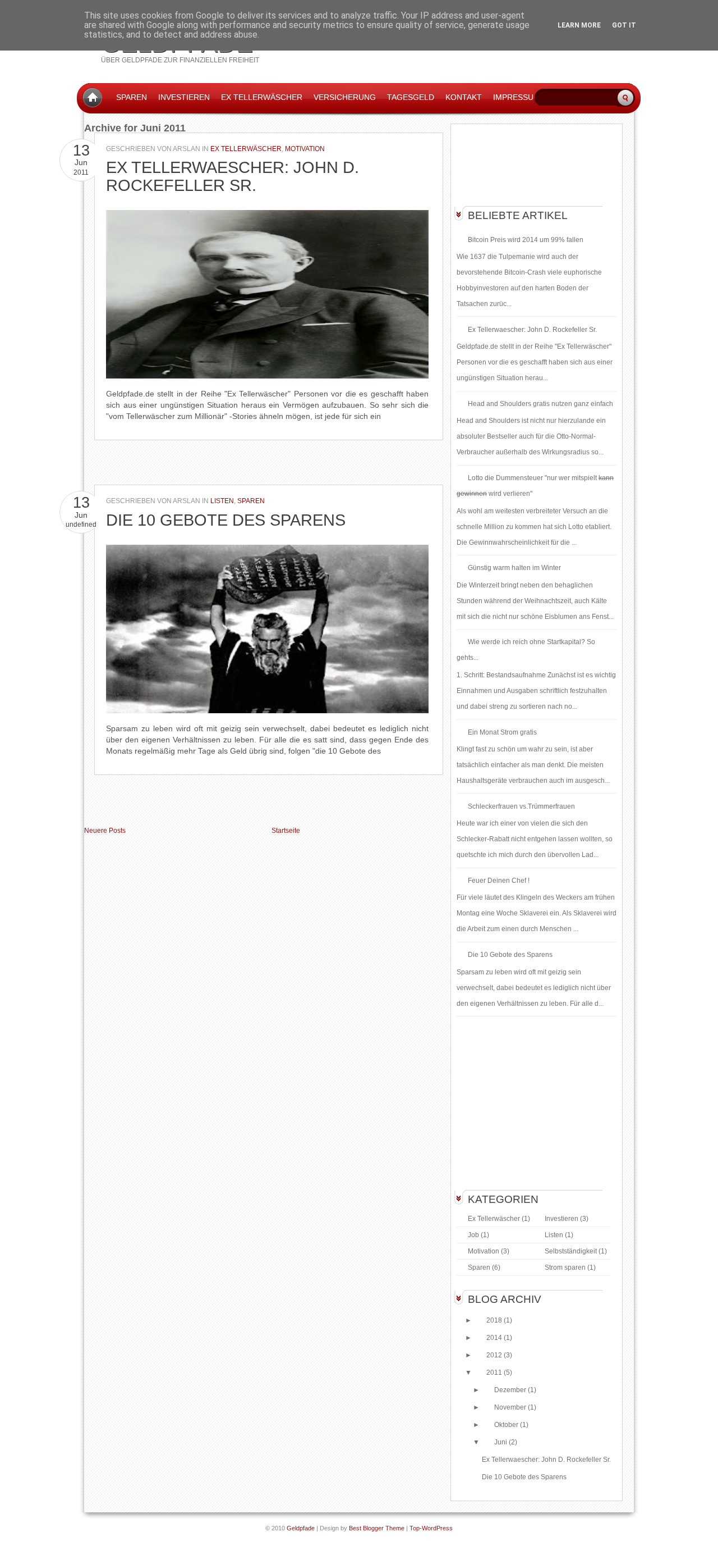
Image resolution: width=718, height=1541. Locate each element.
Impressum (516, 97)
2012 (495, 1355)
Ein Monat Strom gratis (502, 732)
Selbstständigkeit (571, 1251)
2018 (495, 1320)
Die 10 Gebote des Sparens (226, 520)
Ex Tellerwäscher (246, 149)
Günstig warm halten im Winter (514, 568)
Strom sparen (565, 1267)
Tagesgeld (410, 97)
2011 (495, 1372)
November (511, 1407)
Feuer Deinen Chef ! (499, 881)
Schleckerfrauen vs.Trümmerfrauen (521, 806)
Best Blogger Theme (376, 1528)
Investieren (184, 97)
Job (473, 1235)
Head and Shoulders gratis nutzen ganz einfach (540, 404)
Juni (501, 1442)
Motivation (305, 149)
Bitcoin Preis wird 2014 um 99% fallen (525, 240)
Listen (222, 501)
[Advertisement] (215, 465)
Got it (624, 25)
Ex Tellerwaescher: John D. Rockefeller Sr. (232, 176)
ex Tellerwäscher (261, 97)
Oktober (507, 1425)
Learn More (579, 25)
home (92, 97)
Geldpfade (301, 1528)
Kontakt (463, 97)
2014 (495, 1338)
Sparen (131, 97)
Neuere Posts (105, 831)
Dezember (511, 1390)
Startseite (285, 831)
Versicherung (345, 97)
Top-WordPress (431, 1528)
